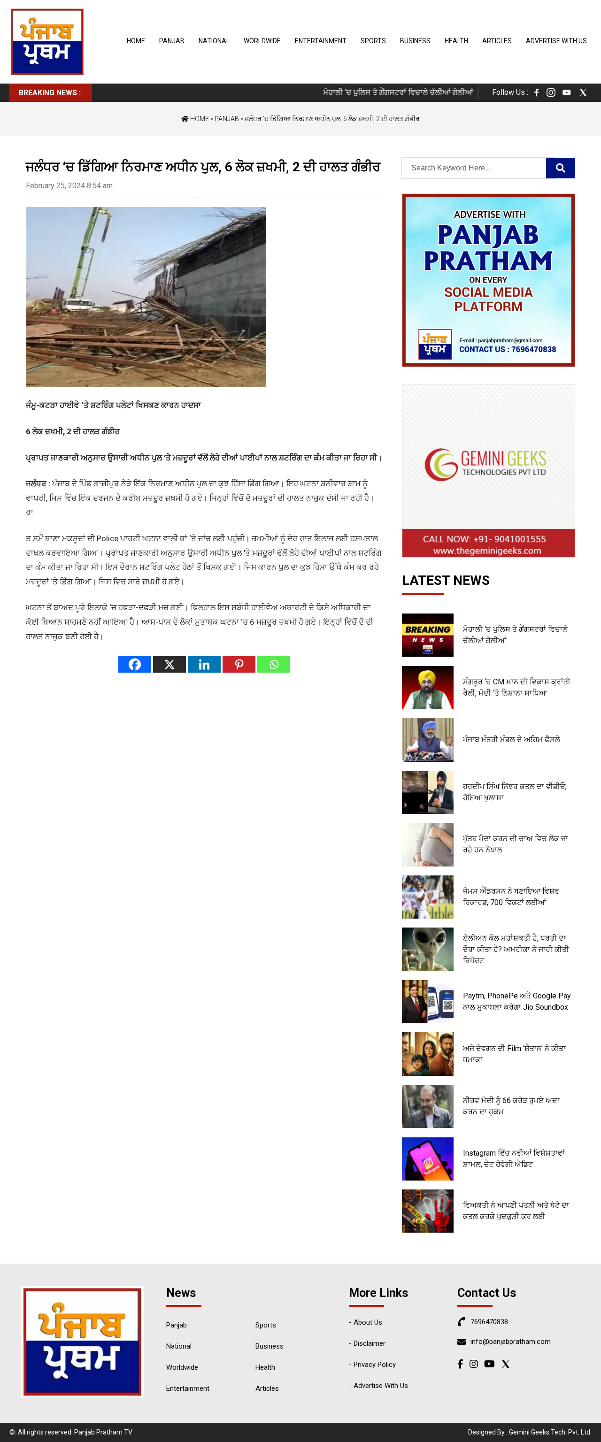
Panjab (172, 41)
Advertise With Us (556, 41)
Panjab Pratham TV (103, 1432)
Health (456, 41)
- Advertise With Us (378, 1385)
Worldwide (262, 41)
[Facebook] (134, 664)
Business (415, 41)
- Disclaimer (367, 1343)
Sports (373, 41)
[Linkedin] (204, 664)
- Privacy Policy (372, 1364)
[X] (169, 664)
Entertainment (321, 41)
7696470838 (489, 1322)
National (214, 41)
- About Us (365, 1322)
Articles (497, 41)
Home (136, 41)
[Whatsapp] (273, 664)
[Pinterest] (239, 664)
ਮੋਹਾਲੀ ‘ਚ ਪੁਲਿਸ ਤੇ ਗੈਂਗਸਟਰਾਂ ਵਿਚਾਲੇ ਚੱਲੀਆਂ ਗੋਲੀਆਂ (382, 92)
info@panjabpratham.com (510, 1341)
